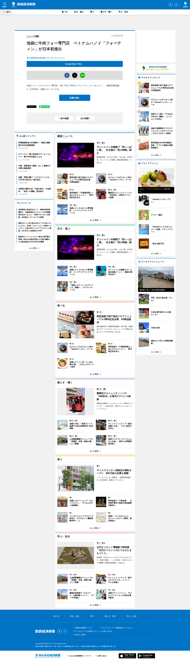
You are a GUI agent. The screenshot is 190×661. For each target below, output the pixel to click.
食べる (65, 11)
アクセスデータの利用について (87, 631)
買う (92, 11)
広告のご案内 (80, 634)
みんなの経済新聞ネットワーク (47, 656)
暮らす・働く (106, 11)
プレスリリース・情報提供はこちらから (117, 628)
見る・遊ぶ (79, 11)
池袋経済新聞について (83, 628)
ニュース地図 (33, 36)
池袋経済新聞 (23, 4)
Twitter (176, 5)
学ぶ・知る (123, 11)
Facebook (170, 5)
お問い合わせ (107, 631)
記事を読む (75, 97)
